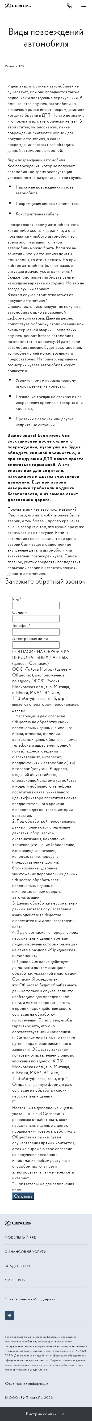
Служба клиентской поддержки (30, 1299)
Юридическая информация (26, 1383)
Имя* (17, 599)
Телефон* (21, 625)
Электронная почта (30, 638)
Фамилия (20, 612)
